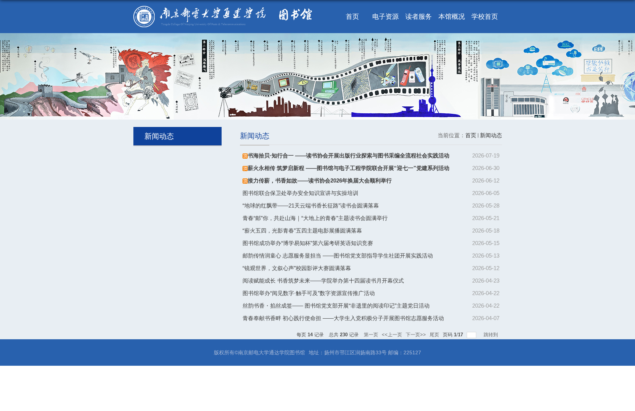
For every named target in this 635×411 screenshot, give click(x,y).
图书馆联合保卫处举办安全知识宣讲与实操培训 (300, 193)
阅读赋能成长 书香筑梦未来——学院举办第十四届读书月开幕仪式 (323, 280)
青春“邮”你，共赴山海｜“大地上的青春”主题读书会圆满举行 (315, 218)
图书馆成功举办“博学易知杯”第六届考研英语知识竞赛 (308, 243)
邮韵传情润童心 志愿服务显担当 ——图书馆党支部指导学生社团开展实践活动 (338, 255)
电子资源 (385, 16)
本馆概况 (451, 16)
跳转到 (491, 334)
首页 (352, 16)
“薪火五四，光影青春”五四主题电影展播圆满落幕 (302, 230)
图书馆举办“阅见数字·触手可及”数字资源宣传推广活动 (309, 293)
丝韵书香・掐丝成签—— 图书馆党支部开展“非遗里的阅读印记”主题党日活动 (336, 305)
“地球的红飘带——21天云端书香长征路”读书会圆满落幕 (311, 205)
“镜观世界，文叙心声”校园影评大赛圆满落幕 (297, 268)
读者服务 (418, 16)
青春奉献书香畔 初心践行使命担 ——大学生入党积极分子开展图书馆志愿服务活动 (343, 318)
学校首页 (484, 16)
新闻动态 (491, 135)
